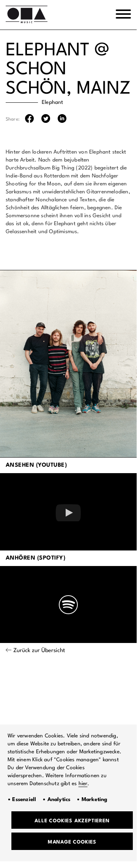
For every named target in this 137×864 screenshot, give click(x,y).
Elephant (52, 102)
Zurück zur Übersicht (39, 651)
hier (83, 783)
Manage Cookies (72, 842)
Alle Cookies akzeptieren (72, 821)
